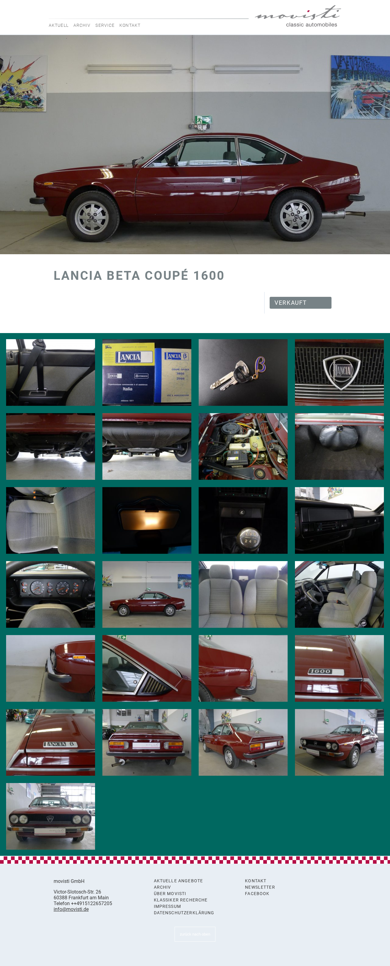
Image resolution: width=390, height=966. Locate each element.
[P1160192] (339, 446)
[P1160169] (50, 816)
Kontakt (129, 25)
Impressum (167, 906)
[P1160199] (147, 446)
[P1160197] (243, 446)
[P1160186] (50, 594)
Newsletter (260, 887)
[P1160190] (147, 520)
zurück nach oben (195, 934)
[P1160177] (50, 668)
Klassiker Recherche (181, 900)
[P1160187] (339, 520)
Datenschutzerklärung (184, 912)
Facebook (257, 893)
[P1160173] (50, 742)
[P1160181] (243, 594)
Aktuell (59, 25)
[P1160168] (147, 594)
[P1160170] (339, 742)
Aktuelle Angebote (178, 880)
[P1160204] (243, 372)
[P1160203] (339, 372)
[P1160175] (243, 668)
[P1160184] (50, 372)
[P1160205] (147, 372)
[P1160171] (243, 742)
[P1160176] (147, 668)
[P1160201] (50, 446)
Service (105, 25)
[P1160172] (147, 742)
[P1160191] (50, 520)
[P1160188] (243, 520)
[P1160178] (339, 594)
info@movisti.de (71, 909)
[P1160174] (339, 668)
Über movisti (170, 893)
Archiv (82, 25)
